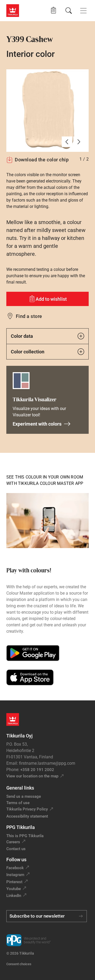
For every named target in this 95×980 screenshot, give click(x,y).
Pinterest (14, 881)
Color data (22, 336)
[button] (53, 10)
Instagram (15, 874)
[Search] (68, 10)
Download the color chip (42, 159)
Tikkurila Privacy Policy (27, 809)
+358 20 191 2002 (37, 769)
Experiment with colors (37, 424)
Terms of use (18, 802)
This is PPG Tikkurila (25, 835)
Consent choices (18, 964)
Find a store (29, 316)
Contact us (16, 848)
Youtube (13, 888)
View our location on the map (32, 776)
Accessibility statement (27, 816)
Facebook (15, 867)
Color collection (27, 351)
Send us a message (23, 796)
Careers (13, 842)
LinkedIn (13, 895)
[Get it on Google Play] (32, 653)
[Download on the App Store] (30, 677)
